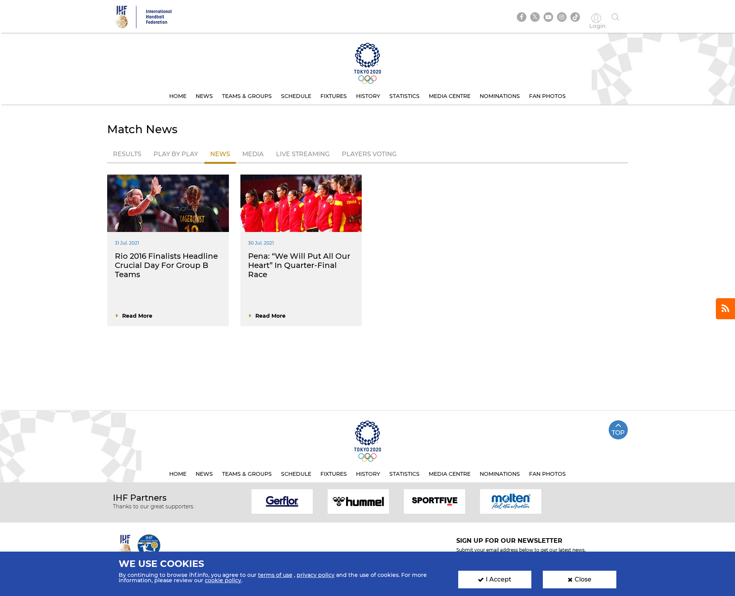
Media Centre (449, 96)
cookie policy (223, 580)
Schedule (296, 96)
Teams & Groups (247, 96)
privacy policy (316, 575)
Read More (137, 315)
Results (127, 154)
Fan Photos (547, 96)
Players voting (369, 154)
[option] (282, 501)
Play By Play (176, 154)
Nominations (500, 96)
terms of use (275, 575)
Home (177, 96)
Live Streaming (303, 154)
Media (253, 154)
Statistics (404, 96)
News (204, 96)
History (368, 96)
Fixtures (333, 96)
